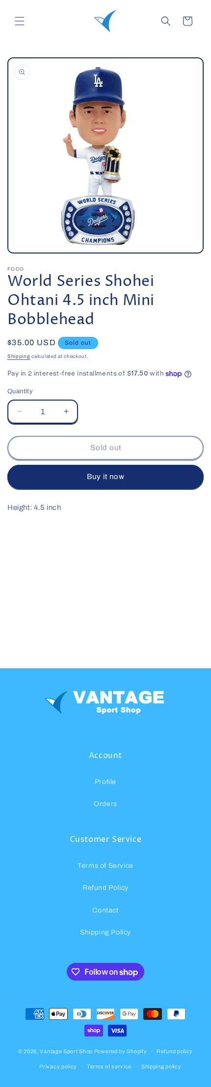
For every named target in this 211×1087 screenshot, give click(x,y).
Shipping (18, 356)
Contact (105, 910)
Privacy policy (58, 1066)
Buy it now (106, 476)
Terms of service (109, 1066)
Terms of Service (105, 865)
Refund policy (175, 1051)
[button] (19, 21)
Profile (105, 781)
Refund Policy (105, 887)
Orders (105, 804)
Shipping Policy (105, 932)
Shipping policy (161, 1066)
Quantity (20, 391)
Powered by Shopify (120, 1051)
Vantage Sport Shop (66, 1051)
